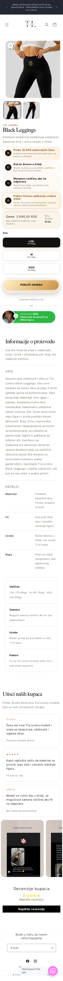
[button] (7, 25)
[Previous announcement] (6, 7)
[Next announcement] (56, 7)
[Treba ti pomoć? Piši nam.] (53, 971)
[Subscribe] (52, 948)
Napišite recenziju (31, 909)
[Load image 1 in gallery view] (12, 110)
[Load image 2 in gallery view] (31, 110)
